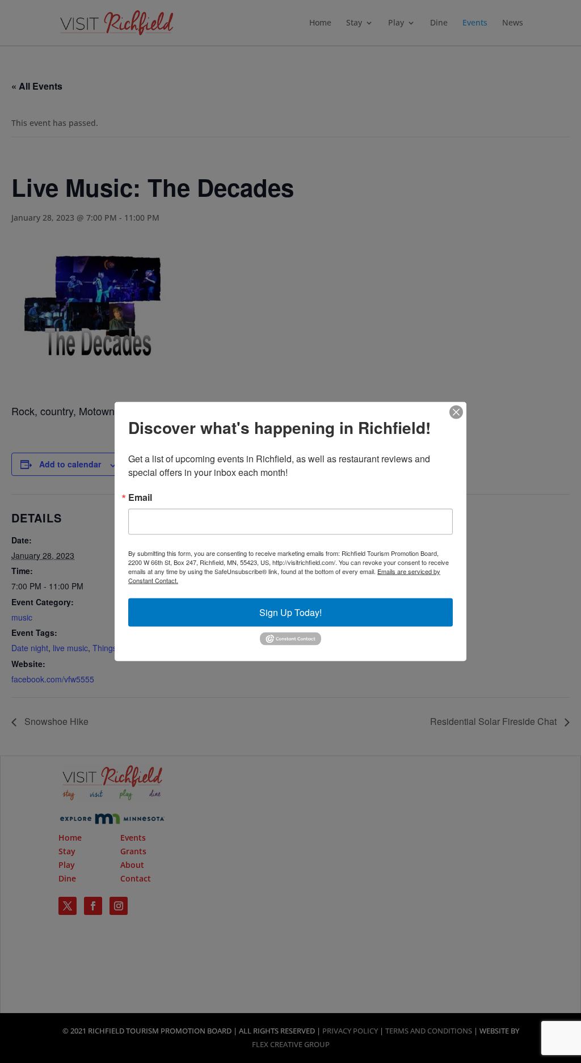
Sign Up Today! (290, 612)
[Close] (456, 412)
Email (140, 497)
